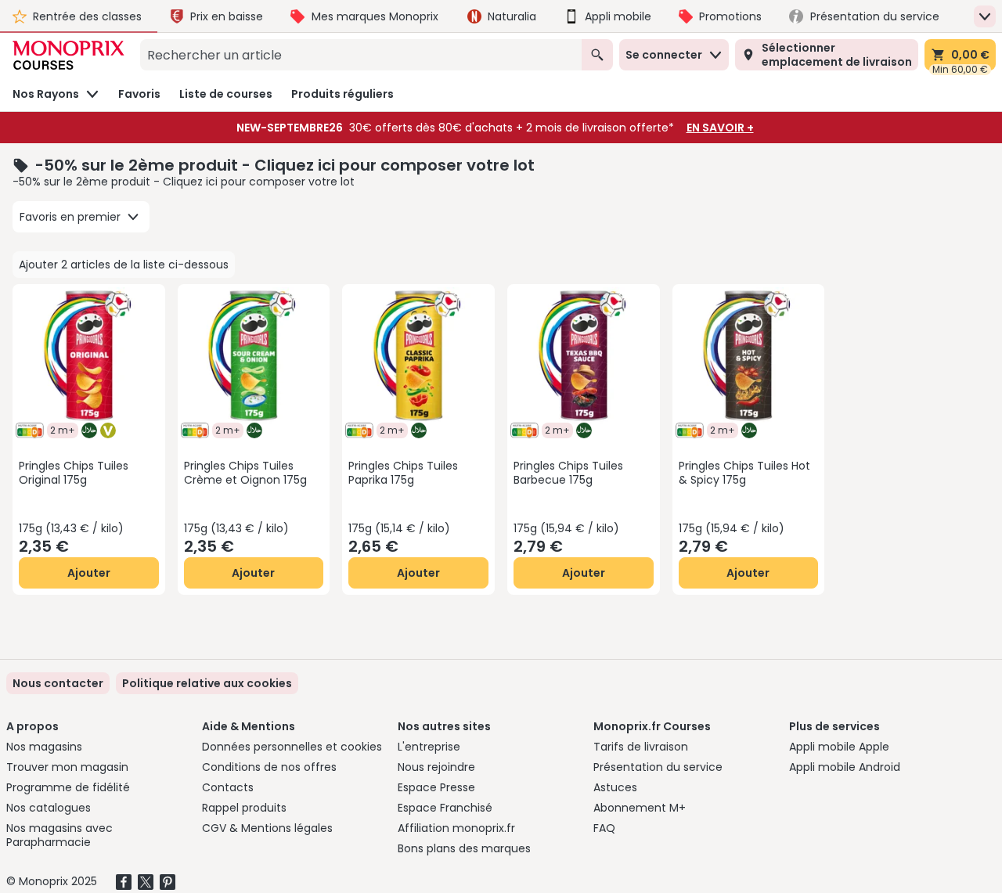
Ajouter (88, 573)
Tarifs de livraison (640, 746)
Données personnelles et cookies (292, 746)
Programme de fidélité (68, 787)
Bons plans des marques (464, 848)
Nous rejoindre (436, 767)
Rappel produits (244, 808)
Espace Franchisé (445, 808)
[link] (207, 683)
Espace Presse (436, 787)
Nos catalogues (48, 808)
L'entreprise (429, 746)
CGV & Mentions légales (267, 828)
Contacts (228, 787)
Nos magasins (44, 746)
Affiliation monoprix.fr (456, 828)
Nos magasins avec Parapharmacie (59, 835)
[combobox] (361, 54)
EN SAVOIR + (720, 128)
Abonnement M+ (639, 808)
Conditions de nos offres (269, 767)
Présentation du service (658, 767)
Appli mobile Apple (839, 746)
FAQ (604, 828)
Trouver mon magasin (67, 767)
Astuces (615, 787)
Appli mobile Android (844, 767)
